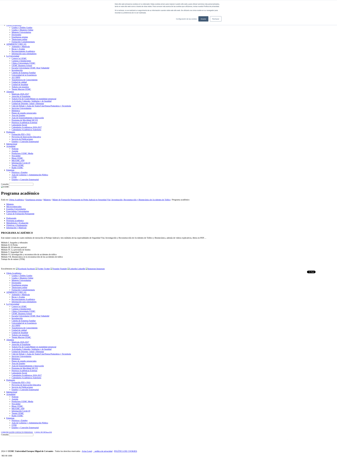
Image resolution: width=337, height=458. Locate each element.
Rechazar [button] (215, 19)
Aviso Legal (87, 451)
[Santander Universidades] (329, 442)
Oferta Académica (16, 200)
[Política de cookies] (94, 451)
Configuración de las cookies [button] (186, 19)
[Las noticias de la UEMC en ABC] (282, 442)
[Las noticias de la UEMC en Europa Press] (308, 442)
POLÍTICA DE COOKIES (125, 451)
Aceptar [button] (203, 19)
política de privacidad (103, 451)
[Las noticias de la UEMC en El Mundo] (293, 442)
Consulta (4, 184)
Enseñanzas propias (34, 200)
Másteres (47, 200)
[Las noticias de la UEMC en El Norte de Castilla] (256, 442)
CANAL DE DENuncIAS (43, 432)
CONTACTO (19, 432)
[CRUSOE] (318, 442)
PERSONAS (28, 432)
